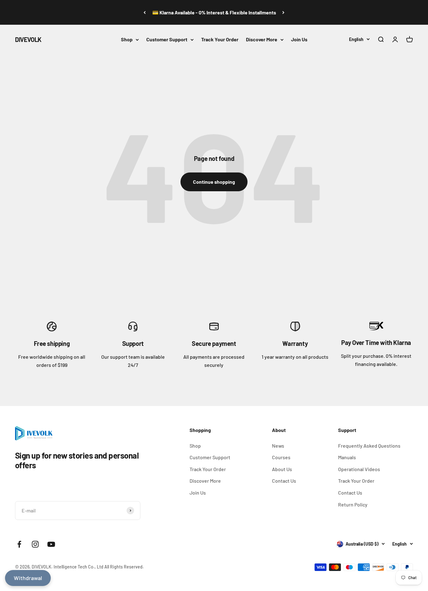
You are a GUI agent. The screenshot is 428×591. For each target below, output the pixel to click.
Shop (127, 39)
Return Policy (353, 504)
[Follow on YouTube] (51, 544)
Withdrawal (28, 577)
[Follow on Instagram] (35, 544)
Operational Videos (359, 469)
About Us (282, 469)
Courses (281, 457)
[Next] (283, 12)
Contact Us (284, 481)
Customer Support (166, 39)
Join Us (299, 39)
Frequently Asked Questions (369, 446)
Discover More (261, 39)
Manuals (347, 457)
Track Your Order (219, 39)
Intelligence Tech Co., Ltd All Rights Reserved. (99, 566)
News (278, 446)
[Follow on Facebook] (19, 544)
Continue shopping (214, 182)
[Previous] (145, 12)
